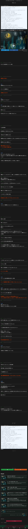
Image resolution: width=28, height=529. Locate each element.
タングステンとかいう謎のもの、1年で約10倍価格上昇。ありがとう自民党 (8, 427)
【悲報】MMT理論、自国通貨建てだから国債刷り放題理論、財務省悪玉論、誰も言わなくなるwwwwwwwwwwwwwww (12, 27)
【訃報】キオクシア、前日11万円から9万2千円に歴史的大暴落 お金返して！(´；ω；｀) (9, 435)
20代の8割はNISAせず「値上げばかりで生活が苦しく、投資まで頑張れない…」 (8, 11)
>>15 (2, 152)
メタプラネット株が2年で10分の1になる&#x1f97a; (5, 428)
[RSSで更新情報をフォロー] (20, 469)
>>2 (1, 84)
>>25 (2, 203)
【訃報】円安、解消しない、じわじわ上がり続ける (5, 436)
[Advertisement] (14, 56)
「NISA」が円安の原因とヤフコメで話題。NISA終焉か (6, 443)
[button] (25, 243)
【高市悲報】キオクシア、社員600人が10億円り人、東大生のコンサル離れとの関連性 (9, 13)
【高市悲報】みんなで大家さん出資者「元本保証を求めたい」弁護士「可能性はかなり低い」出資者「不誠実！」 (11, 14)
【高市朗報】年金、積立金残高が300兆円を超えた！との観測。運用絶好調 (8, 12)
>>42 (2, 287)
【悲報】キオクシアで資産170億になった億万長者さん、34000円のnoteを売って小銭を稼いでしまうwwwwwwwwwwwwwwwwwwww (13, 28)
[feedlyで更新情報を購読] (7, 469)
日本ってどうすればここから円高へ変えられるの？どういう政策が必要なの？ (8, 20)
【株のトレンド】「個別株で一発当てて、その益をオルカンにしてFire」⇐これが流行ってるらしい (10, 19)
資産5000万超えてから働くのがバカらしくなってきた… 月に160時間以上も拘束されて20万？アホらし (10, 6)
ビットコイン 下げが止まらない (4, 442)
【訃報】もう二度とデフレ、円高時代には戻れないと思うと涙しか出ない (8, 21)
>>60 (2, 345)
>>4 (1, 98)
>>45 (2, 303)
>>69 (2, 381)
